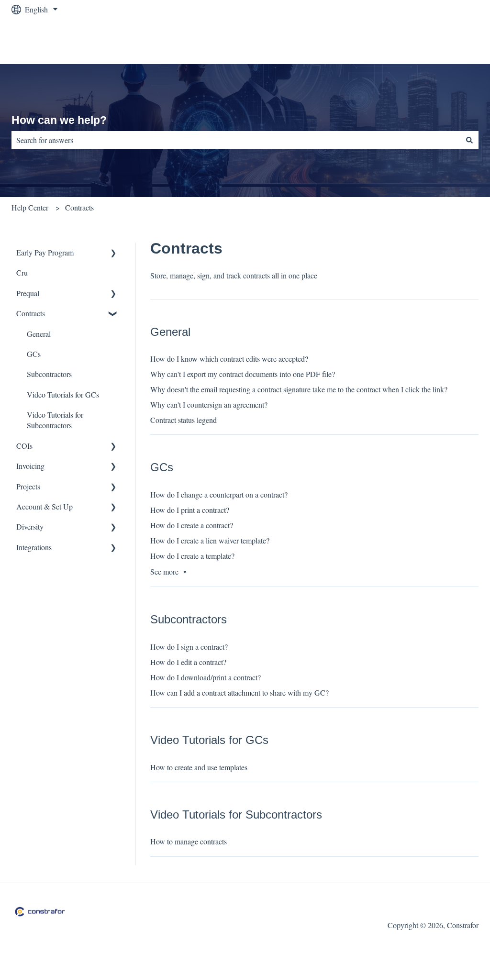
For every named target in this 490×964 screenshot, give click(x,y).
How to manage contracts (188, 841)
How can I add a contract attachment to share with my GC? (239, 692)
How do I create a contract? (191, 525)
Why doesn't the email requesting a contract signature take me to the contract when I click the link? (298, 389)
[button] (113, 253)
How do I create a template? (192, 556)
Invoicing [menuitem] (30, 466)
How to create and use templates (198, 767)
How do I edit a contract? (188, 662)
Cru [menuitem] (22, 272)
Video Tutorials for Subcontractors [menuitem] (55, 420)
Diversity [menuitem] (30, 526)
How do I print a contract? (189, 510)
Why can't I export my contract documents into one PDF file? (242, 374)
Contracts (79, 207)
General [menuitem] (39, 334)
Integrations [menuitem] (34, 547)
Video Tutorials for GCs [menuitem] (63, 394)
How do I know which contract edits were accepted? (229, 359)
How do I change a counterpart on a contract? (219, 494)
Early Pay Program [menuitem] (45, 252)
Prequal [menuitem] (27, 293)
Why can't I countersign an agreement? (208, 404)
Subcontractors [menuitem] (49, 374)
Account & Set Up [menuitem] (44, 506)
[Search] (469, 140)
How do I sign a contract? (189, 647)
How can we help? (59, 120)
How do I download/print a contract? (205, 677)
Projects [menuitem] (28, 486)
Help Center (29, 207)
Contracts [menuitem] (30, 313)
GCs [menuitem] (34, 354)
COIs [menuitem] (24, 446)
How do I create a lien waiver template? (209, 540)
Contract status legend (183, 420)
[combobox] (235, 140)
